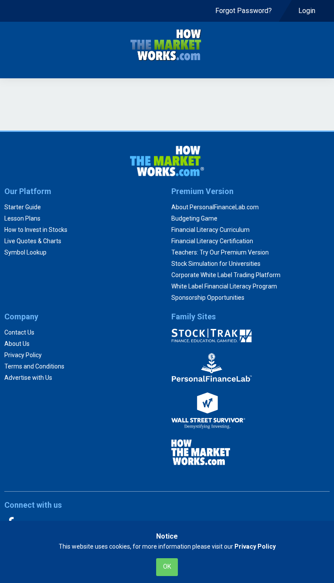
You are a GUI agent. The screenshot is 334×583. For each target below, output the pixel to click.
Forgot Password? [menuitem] (243, 11)
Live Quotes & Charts (32, 241)
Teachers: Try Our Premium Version (220, 252)
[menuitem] (243, 11)
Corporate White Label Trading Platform (226, 274)
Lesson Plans (22, 218)
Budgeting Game (194, 218)
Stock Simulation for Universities (216, 263)
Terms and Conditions (34, 366)
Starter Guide (22, 207)
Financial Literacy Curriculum (210, 229)
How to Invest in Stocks (35, 229)
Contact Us (19, 332)
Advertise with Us (28, 377)
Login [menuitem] (307, 11)
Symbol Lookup (25, 252)
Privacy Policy (23, 355)
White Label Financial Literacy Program (224, 286)
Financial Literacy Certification (212, 241)
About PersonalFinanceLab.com (215, 207)
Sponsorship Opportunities (207, 297)
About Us (17, 343)
